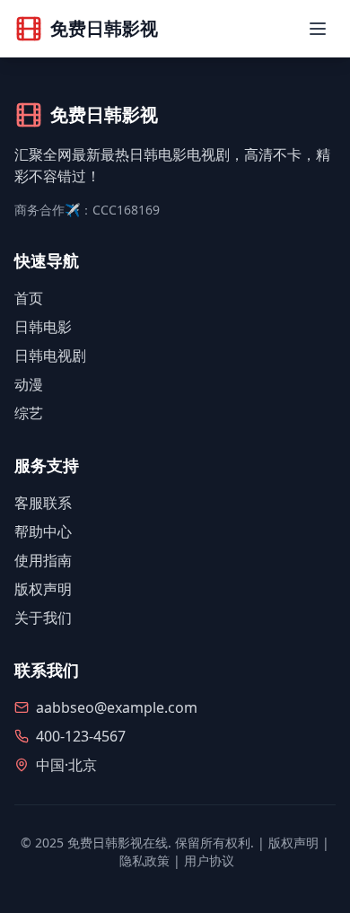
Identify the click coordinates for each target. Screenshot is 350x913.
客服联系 (43, 503)
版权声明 (43, 589)
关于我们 (43, 618)
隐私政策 (144, 860)
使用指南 (43, 560)
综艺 (28, 413)
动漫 (28, 384)
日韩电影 (43, 327)
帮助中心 (43, 531)
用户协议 (209, 860)
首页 (28, 298)
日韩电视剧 (50, 355)
